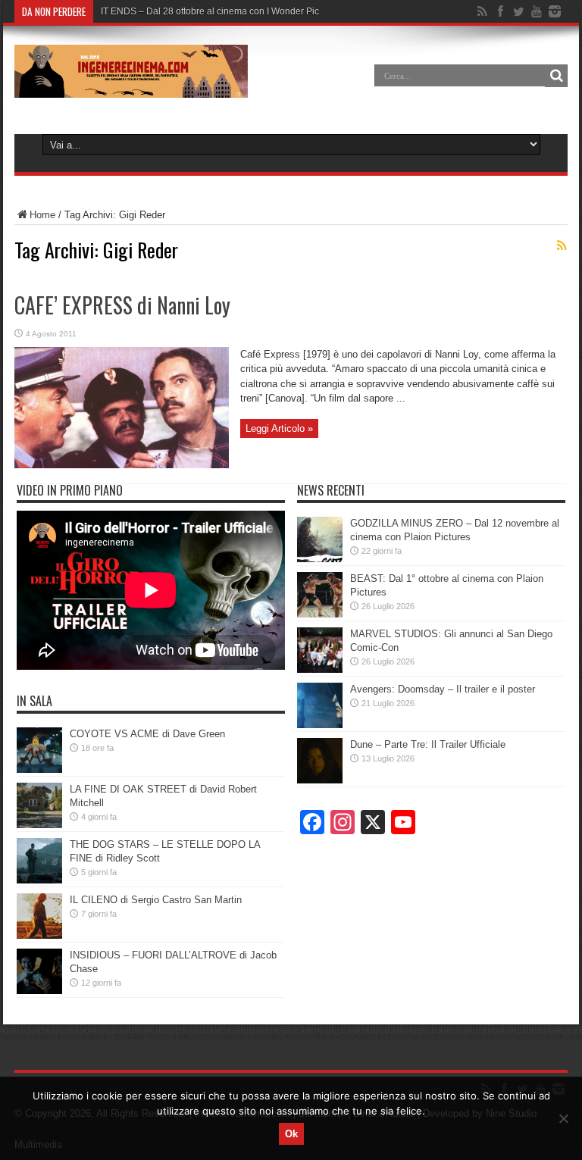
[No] (563, 1118)
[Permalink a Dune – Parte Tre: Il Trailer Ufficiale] (320, 780)
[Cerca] (556, 75)
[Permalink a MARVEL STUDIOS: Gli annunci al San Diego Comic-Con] (320, 669)
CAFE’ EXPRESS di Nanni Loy (122, 304)
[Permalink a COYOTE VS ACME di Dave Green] (39, 769)
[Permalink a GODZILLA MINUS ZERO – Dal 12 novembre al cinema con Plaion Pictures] (320, 558)
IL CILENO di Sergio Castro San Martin (156, 899)
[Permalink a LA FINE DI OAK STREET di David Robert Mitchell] (39, 824)
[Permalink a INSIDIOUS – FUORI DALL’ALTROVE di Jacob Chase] (39, 990)
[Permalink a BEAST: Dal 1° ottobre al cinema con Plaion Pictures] (320, 614)
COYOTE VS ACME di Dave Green (147, 733)
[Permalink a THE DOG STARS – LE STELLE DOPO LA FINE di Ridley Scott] (39, 880)
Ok (291, 1134)
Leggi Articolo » (279, 428)
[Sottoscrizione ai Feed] (561, 245)
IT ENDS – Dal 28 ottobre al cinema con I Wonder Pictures (220, 11)
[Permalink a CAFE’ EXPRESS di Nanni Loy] (121, 465)
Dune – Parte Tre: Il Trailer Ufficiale (427, 744)
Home (42, 214)
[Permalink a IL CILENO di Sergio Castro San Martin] (39, 935)
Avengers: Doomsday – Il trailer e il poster (442, 689)
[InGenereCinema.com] (131, 86)
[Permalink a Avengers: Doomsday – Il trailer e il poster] (320, 724)
